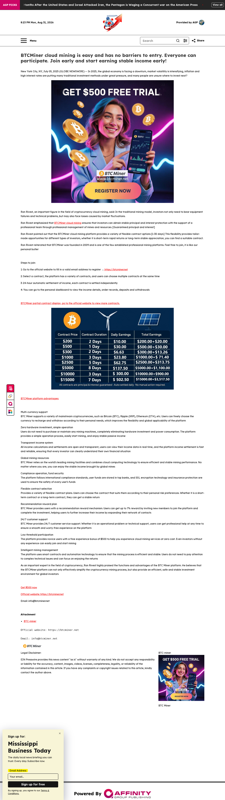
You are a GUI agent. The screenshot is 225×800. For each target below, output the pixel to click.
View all (217, 4)
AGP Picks (10, 4)
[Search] (178, 40)
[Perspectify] (10, 396)
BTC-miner (30, 621)
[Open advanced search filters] (185, 40)
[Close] (59, 733)
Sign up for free (33, 784)
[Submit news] (10, 388)
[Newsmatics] (10, 411)
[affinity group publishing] (10, 404)
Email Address (17, 770)
